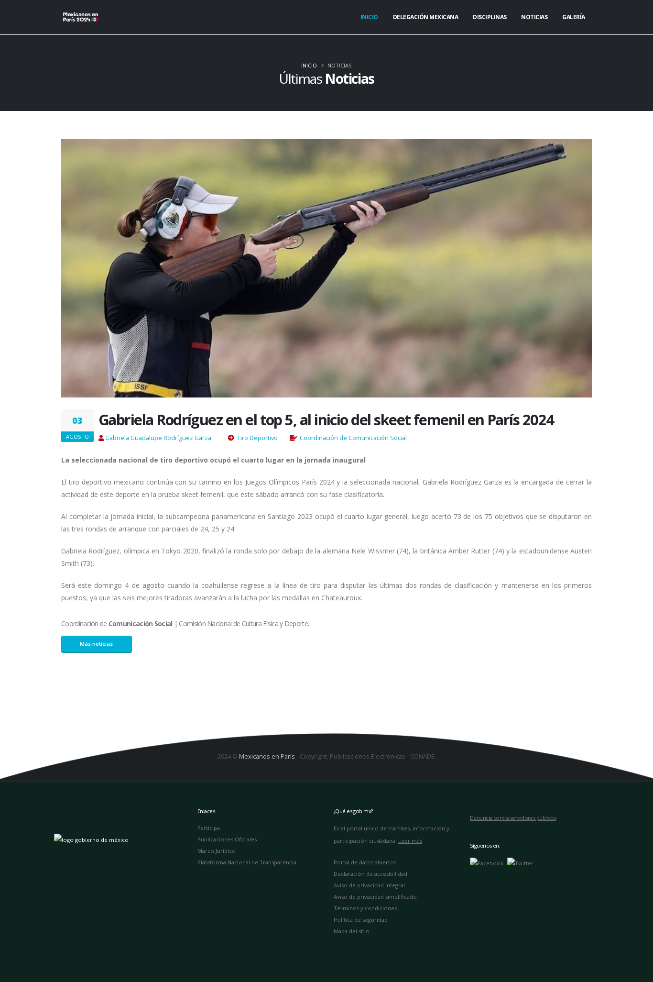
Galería (573, 17)
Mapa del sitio (352, 931)
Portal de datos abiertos (365, 862)
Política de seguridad (361, 919)
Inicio (369, 17)
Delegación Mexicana (425, 17)
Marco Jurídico (216, 850)
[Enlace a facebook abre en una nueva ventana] (486, 862)
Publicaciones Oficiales (227, 839)
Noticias (534, 17)
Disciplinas (490, 17)
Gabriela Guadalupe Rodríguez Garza (158, 438)
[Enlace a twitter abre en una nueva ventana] (520, 862)
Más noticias (96, 643)
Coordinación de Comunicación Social (353, 438)
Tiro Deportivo (257, 438)
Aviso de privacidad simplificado (375, 896)
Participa (208, 827)
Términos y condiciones (365, 908)
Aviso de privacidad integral (369, 885)
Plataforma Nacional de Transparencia (246, 862)
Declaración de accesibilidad (370, 873)
